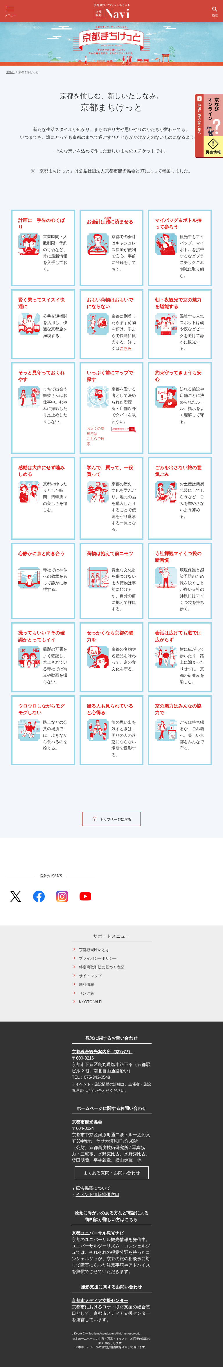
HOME (10, 72)
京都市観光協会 (87, 1121)
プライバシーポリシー (98, 958)
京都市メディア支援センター (100, 1300)
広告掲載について (93, 1188)
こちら (126, 348)
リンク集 (86, 993)
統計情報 (86, 984)
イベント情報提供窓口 (97, 1194)
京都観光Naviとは (94, 950)
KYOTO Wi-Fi (90, 1002)
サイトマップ (90, 976)
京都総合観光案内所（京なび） (102, 1051)
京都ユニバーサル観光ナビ (98, 1233)
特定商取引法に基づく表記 (101, 967)
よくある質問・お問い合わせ (111, 1172)
